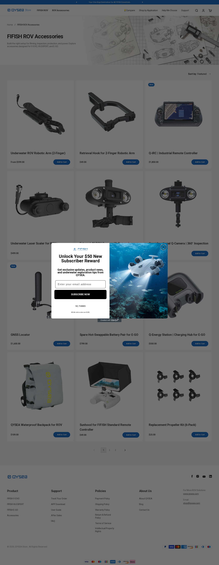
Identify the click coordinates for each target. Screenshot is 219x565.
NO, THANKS (81, 306)
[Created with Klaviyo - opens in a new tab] (109, 320)
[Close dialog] (163, 247)
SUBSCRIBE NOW (80, 294)
